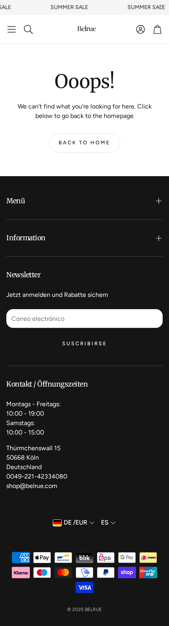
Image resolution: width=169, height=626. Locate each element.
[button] (11, 29)
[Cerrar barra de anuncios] (161, 6)
